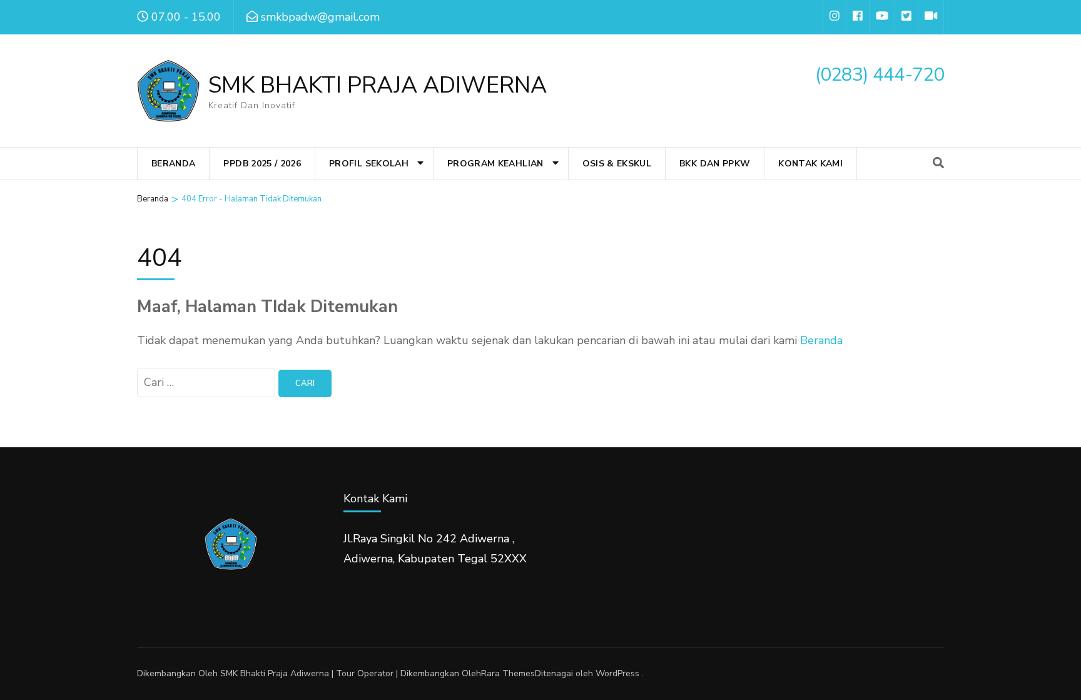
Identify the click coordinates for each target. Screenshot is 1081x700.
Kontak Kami (810, 164)
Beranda (173, 164)
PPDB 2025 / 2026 (262, 164)
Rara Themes (508, 673)
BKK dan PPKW (714, 164)
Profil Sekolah (369, 164)
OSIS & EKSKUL (617, 164)
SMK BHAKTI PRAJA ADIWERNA (377, 85)
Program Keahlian (495, 164)
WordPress (617, 673)
